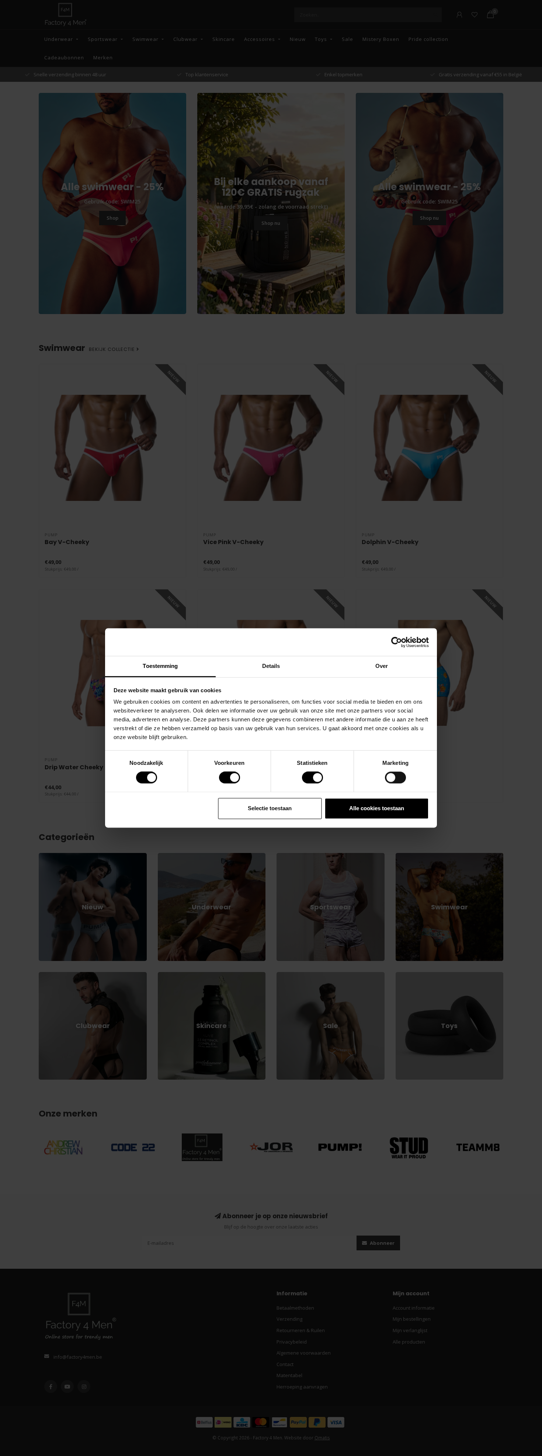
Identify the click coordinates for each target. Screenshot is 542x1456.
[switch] (223, 778)
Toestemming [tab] (160, 666)
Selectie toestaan (270, 808)
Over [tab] (381, 666)
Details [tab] (271, 666)
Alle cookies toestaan (376, 808)
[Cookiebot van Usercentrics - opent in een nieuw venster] (396, 642)
